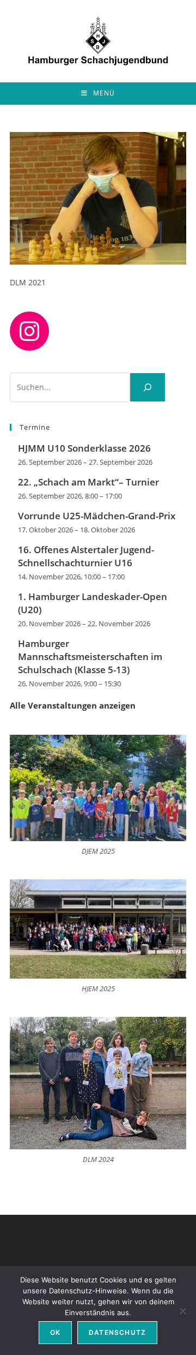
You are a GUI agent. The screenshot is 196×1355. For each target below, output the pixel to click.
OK (55, 1332)
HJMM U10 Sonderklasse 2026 (84, 448)
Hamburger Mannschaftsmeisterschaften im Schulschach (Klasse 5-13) (90, 656)
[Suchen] (148, 387)
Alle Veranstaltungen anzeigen (73, 705)
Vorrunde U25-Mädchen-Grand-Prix (96, 515)
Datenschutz (117, 1332)
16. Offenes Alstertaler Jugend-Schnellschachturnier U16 (86, 556)
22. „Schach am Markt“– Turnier (88, 482)
